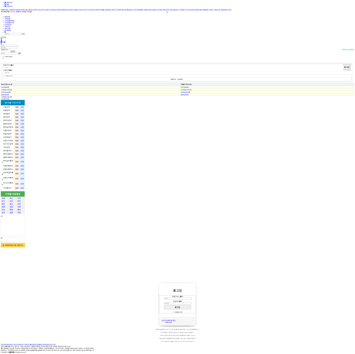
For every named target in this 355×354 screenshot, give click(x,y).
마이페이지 (8, 24)
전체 (19, 212)
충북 (11, 209)
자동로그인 (9, 76)
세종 (11, 212)
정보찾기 (351, 49)
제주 (3, 212)
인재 (22, 107)
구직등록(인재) (9, 22)
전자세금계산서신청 (48, 344)
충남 (19, 209)
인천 (19, 198)
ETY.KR (3, 37)
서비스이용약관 (18, 344)
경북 (3, 207)
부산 (3, 201)
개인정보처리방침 (7, 344)
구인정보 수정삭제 (186, 89)
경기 (11, 198)
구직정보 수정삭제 (6, 89)
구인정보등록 (185, 87)
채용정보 (7, 16)
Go (23, 34)
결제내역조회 (5, 94)
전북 (19, 207)
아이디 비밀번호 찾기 (169, 320)
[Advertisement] (56, 261)
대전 (19, 201)
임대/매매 (7, 30)
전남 (3, 209)
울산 (11, 204)
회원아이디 (8, 65)
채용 (17, 107)
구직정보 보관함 (6, 92)
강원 (19, 204)
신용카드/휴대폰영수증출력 (33, 344)
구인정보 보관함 (185, 92)
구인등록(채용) (9, 20)
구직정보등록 (5, 87)
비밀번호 (7, 70)
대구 (11, 201)
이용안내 (7, 26)
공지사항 (7, 28)
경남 (11, 207)
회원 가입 (169, 322)
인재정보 (7, 18)
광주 (3, 204)
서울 (3, 198)
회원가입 (9, 2)
